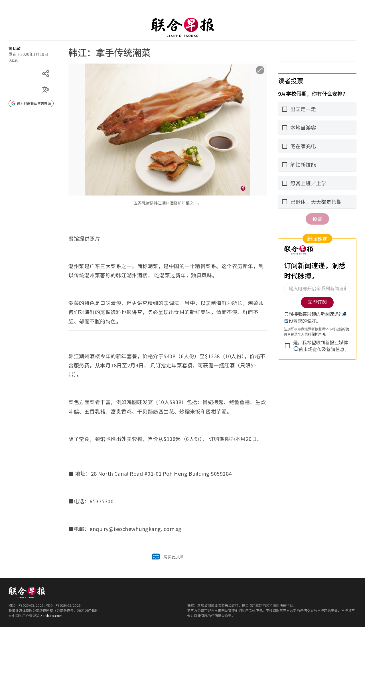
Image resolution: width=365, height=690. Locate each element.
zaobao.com (51, 615)
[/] (182, 27)
